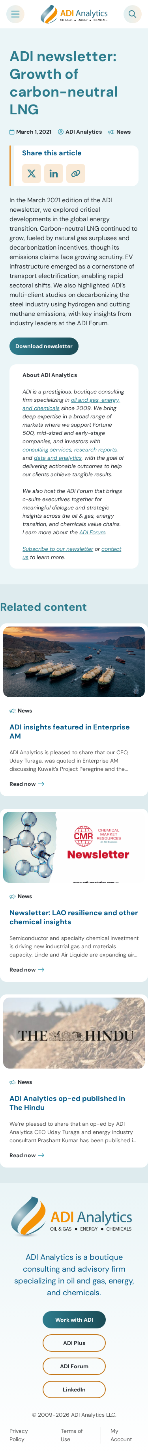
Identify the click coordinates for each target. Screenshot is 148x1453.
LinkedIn (74, 1389)
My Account (121, 1435)
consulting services (46, 449)
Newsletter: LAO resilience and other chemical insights (73, 917)
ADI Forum (92, 532)
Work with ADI (74, 1319)
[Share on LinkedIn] (53, 173)
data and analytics (58, 457)
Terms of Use (72, 1435)
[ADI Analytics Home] (74, 14)
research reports (95, 449)
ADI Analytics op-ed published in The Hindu (67, 1103)
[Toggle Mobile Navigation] (15, 14)
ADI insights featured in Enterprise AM (69, 731)
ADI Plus (74, 1343)
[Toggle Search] (133, 14)
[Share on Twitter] (31, 173)
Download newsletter (44, 346)
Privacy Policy (18, 1435)
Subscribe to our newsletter (57, 548)
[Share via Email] (75, 173)
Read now (22, 784)
